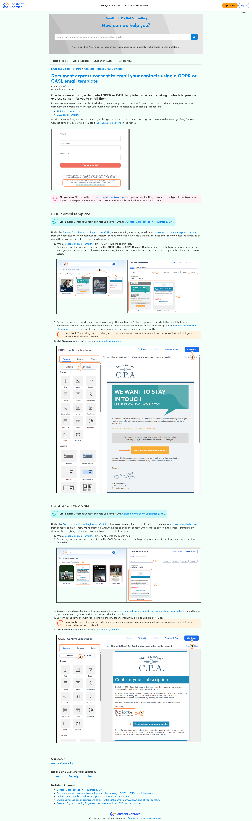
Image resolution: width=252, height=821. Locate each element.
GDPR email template (68, 111)
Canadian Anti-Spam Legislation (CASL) (143, 513)
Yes (57, 776)
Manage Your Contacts (109, 68)
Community (128, 5)
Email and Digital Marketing (66, 68)
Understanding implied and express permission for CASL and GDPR (92, 796)
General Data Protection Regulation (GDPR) (150, 221)
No (90, 776)
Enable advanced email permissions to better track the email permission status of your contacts (108, 799)
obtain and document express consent (175, 232)
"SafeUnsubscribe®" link (108, 122)
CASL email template (68, 114)
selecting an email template (78, 243)
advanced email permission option (109, 197)
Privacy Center (154, 818)
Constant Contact (136, 818)
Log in (244, 5)
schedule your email (109, 340)
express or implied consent (184, 524)
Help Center (142, 5)
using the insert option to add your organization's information (150, 610)
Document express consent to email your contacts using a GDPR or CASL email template (104, 793)
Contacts (89, 68)
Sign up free (230, 5)
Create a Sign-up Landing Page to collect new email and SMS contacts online (98, 803)
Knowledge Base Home (109, 5)
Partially (73, 776)
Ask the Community (62, 763)
